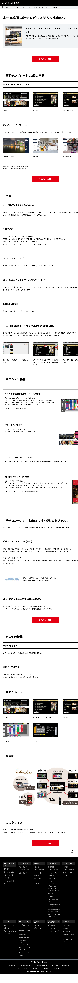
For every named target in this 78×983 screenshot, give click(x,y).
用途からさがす (23, 873)
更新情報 (6, 928)
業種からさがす (23, 867)
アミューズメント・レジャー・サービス (10, 883)
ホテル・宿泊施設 (22, 7)
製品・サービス (10, 7)
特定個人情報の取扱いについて (45, 965)
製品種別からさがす (25, 870)
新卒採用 (51, 925)
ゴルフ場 (6, 878)
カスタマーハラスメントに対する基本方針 (29, 968)
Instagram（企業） (69, 934)
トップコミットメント (25, 926)
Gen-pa (50, 893)
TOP (71, 852)
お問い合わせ (52, 863)
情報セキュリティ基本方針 (63, 965)
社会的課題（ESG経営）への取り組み (25, 932)
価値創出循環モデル (25, 937)
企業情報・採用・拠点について (54, 905)
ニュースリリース (9, 925)
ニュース (6, 922)
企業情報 (36, 925)
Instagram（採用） (69, 939)
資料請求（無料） (46, 59)
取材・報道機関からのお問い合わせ (54, 911)
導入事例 (36, 863)
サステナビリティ (24, 922)
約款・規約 (57, 968)
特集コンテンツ (38, 928)
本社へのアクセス (47, 968)
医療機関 (6, 869)
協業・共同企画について (54, 900)
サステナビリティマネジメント (25, 949)
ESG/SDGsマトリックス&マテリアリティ (24, 942)
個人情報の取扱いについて (27, 965)
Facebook (66, 928)
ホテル (31, 7)
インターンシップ (53, 931)
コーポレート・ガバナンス (25, 954)
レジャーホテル (8, 875)
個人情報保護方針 (13, 965)
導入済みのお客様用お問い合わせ (54, 916)
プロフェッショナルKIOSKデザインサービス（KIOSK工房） (54, 888)
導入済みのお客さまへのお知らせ (10, 932)
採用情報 (51, 922)
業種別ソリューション (9, 865)
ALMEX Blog (67, 925)
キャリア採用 (52, 928)
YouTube (66, 931)
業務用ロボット (53, 896)
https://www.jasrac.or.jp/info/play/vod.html (37, 580)
